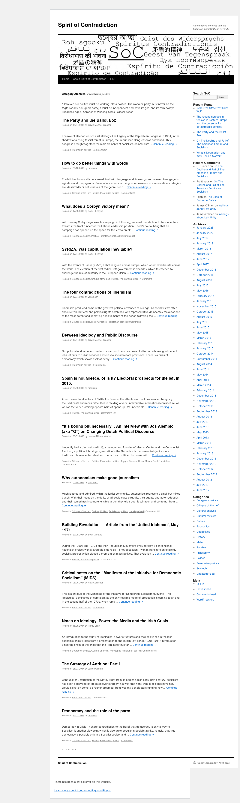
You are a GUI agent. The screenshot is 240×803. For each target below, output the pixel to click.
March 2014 (203, 385)
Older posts (69, 749)
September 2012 (206, 474)
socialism (165, 461)
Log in (200, 583)
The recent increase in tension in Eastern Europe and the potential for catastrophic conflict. (211, 121)
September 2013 (206, 411)
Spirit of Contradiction (87, 24)
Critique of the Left (81, 192)
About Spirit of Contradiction (89, 79)
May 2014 (202, 374)
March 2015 (203, 337)
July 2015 (202, 322)
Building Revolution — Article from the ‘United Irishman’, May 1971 (120, 527)
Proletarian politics (81, 149)
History (94, 321)
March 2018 (203, 248)
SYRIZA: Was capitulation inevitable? (97, 249)
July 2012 (202, 484)
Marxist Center (152, 461)
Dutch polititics (136, 461)
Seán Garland (95, 534)
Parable (201, 547)
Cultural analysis (99, 650)
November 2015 (206, 306)
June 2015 (202, 327)
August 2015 (204, 316)
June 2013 (202, 427)
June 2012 (202, 490)
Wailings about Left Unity (212, 207)
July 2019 (202, 238)
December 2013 (206, 395)
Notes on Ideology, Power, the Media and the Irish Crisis (115, 620)
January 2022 (204, 232)
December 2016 (206, 269)
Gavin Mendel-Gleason (100, 124)
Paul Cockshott (95, 582)
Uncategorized (136, 511)
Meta (199, 542)
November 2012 (206, 463)
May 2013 (202, 432)
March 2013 (203, 442)
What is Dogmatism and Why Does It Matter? (211, 154)
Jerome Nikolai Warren (99, 436)
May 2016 (202, 290)
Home (65, 79)
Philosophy (115, 650)
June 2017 (202, 259)
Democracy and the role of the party (96, 710)
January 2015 (204, 348)
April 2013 (202, 437)
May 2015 (202, 332)
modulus (92, 167)
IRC (112, 79)
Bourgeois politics (81, 235)
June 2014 (202, 369)
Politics (95, 192)
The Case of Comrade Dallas (209, 198)
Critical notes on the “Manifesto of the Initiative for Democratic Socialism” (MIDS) (121, 575)
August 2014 (204, 364)
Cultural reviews (206, 515)
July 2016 (202, 285)
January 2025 (205, 227)
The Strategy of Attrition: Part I (91, 664)
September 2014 (206, 358)
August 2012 (204, 479)
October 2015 (205, 311)
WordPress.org (205, 599)
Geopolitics (203, 531)
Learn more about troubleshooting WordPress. (82, 790)
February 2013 (205, 448)
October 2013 (205, 406)
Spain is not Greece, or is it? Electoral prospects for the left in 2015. (120, 380)
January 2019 (204, 243)
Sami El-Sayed (95, 210)
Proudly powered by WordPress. (213, 762)
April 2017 (202, 264)
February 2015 (205, 343)
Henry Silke (94, 625)
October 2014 (205, 353)
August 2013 (204, 416)
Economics (203, 526)
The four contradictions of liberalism (96, 292)
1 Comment (146, 278)
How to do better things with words (95, 163)
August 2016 (204, 280)
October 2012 (204, 469)
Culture (95, 511)
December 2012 (206, 458)
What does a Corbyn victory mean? (95, 206)
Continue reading (165, 143)
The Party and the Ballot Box (89, 120)
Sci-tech (201, 568)
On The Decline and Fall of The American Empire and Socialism (212, 144)
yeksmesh (93, 296)
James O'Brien (95, 668)
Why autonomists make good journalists (100, 477)
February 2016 (205, 295)
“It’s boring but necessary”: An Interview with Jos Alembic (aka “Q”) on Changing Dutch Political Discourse (117, 428)
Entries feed (203, 589)
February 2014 (205, 390)
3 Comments (134, 321)
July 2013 (202, 421)
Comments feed (206, 594)
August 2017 (204, 253)
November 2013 (206, 400)
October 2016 (205, 274)
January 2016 (204, 301)
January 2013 (204, 453)
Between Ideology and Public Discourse (100, 335)
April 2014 (202, 379)
